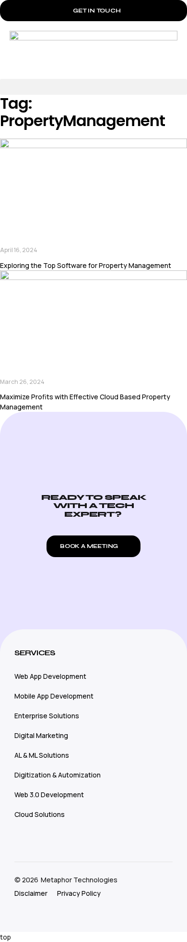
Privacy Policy (79, 893)
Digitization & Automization (57, 774)
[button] (93, 87)
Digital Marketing (41, 735)
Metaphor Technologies (79, 879)
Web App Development (50, 676)
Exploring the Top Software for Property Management (85, 265)
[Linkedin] (62, 912)
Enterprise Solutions (46, 715)
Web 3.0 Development (49, 794)
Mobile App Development (54, 695)
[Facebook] (40, 912)
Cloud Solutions (39, 814)
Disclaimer (30, 893)
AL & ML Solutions (41, 755)
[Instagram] (19, 912)
